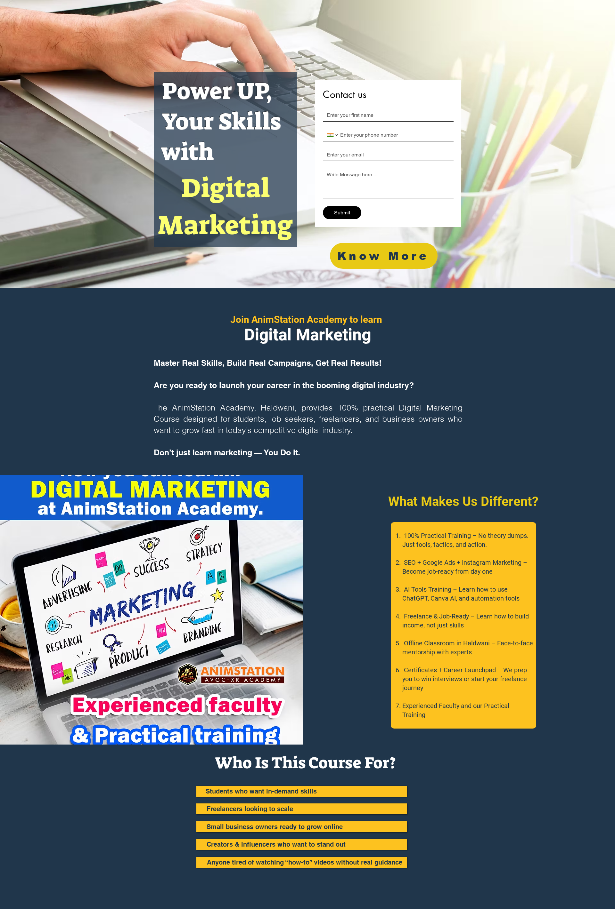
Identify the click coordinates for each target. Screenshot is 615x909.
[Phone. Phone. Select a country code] (333, 135)
